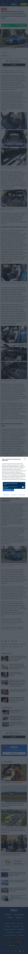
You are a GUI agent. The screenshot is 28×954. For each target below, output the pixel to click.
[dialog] (14, 477)
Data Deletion (6, 494)
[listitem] (13, 484)
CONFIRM (8, 489)
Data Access (14, 494)
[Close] (25, 459)
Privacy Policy (22, 494)
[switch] (23, 487)
